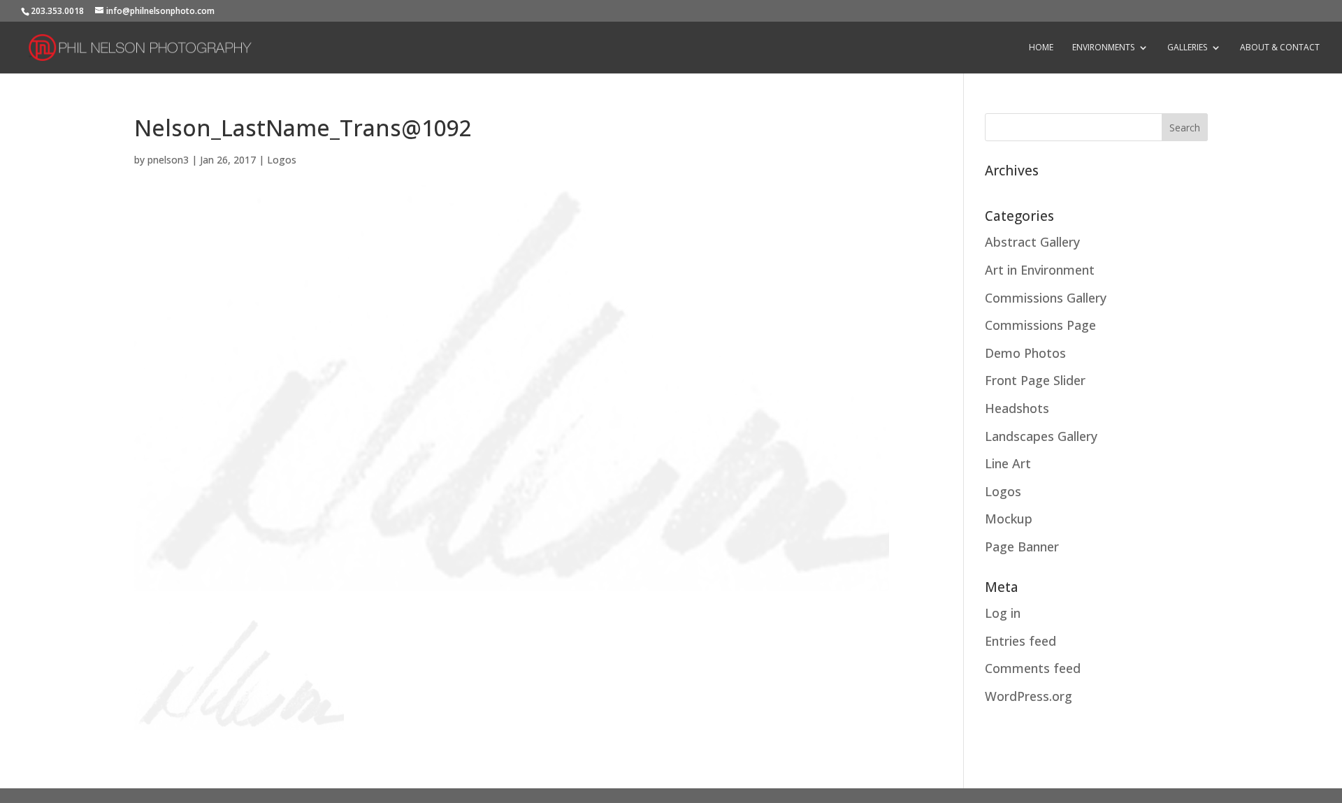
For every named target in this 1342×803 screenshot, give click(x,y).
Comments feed (1033, 668)
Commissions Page (1040, 325)
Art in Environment (1040, 269)
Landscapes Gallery (1041, 436)
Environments (1103, 48)
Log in (1002, 613)
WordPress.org (1028, 696)
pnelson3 (168, 159)
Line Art (1008, 463)
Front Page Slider (1035, 380)
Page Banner (1022, 546)
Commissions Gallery (1045, 297)
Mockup (1008, 518)
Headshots (1017, 408)
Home (1041, 48)
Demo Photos (1025, 353)
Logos (281, 159)
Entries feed (1020, 640)
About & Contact (1280, 48)
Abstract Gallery (1032, 241)
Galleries (1187, 48)
